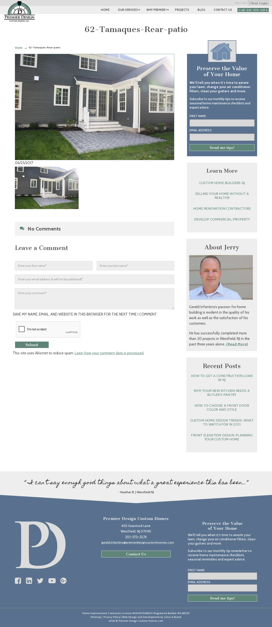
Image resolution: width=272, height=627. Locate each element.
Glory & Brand (172, 617)
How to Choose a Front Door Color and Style (221, 408)
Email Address (201, 130)
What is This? (241, 3)
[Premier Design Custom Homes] (19, 11)
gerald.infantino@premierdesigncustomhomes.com (137, 542)
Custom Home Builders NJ (222, 183)
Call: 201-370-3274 (253, 10)
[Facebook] (18, 580)
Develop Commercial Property (222, 219)
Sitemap (96, 617)
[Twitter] (40, 580)
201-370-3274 (136, 537)
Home (18, 47)
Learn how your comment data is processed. (109, 353)
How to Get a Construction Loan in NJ (221, 378)
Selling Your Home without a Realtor (222, 196)
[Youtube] (52, 580)
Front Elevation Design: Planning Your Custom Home (221, 437)
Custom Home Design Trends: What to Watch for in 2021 (222, 422)
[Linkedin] (29, 580)
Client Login (258, 3)
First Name (198, 116)
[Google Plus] (63, 580)
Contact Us (136, 554)
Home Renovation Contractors (222, 209)
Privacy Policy (111, 617)
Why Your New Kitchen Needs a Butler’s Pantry (222, 393)
